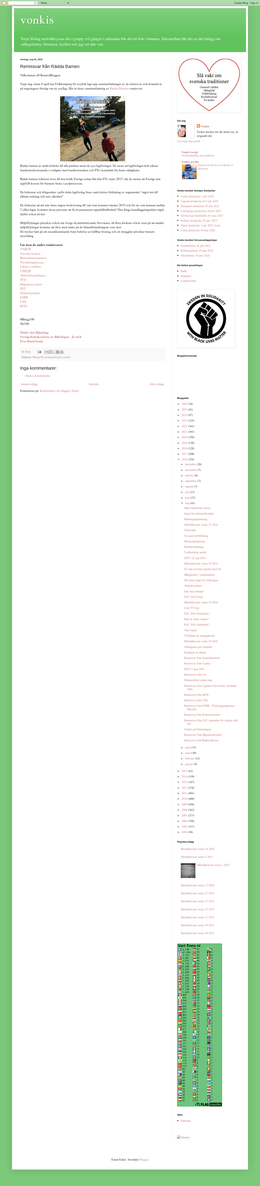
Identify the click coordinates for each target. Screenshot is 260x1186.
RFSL (24, 306)
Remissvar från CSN (196, 700)
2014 (185, 776)
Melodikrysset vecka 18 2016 (201, 641)
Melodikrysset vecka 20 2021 (197, 933)
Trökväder (190, 530)
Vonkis (205, 126)
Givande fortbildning (196, 536)
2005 (185, 826)
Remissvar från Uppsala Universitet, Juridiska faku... (210, 687)
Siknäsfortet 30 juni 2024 (195, 255)
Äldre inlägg (157, 384)
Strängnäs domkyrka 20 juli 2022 (200, 206)
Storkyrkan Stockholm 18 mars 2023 (202, 215)
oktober (190, 475)
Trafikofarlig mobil (195, 552)
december (191, 464)
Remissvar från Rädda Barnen (201, 740)
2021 (185, 432)
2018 (185, 448)
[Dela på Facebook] (58, 352)
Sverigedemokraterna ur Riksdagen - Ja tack (51, 336)
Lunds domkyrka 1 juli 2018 (197, 196)
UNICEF (25, 271)
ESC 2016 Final (193, 597)
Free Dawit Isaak (31, 341)
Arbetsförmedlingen (33, 275)
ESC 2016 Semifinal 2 (197, 613)
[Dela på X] (54, 352)
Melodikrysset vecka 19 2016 (201, 602)
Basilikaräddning (194, 547)
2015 (185, 771)
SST (23, 288)
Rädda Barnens (119, 88)
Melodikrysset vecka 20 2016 (201, 563)
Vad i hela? (190, 630)
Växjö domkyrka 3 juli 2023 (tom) (201, 225)
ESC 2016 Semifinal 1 (197, 624)
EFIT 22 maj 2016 (195, 558)
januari (189, 764)
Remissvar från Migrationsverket (203, 735)
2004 (185, 832)
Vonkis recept (189, 152)
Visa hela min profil (188, 141)
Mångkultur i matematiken (199, 575)
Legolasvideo (188, 281)
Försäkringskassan (32, 262)
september (191, 481)
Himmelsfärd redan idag (198, 680)
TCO (23, 280)
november (191, 470)
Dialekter (186, 276)
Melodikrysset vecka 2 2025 (213, 865)
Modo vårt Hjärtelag (34, 332)
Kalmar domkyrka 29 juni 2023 (199, 220)
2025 (185, 409)
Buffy (184, 271)
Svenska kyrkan (30, 253)
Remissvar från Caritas (197, 663)
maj (187, 503)
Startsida (94, 384)
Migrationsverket (31, 284)
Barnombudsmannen (33, 258)
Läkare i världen (30, 266)
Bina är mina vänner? (196, 619)
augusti (189, 486)
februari (190, 758)
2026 (185, 404)
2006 (185, 821)
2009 (185, 804)
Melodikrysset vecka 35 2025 (197, 909)
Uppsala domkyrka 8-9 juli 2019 (199, 201)
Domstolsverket (30, 293)
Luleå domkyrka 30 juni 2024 (198, 230)
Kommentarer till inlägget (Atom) (59, 391)
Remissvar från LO (195, 674)
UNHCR (25, 249)
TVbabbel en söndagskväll (199, 636)
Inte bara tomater (194, 591)
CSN (23, 302)
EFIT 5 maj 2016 (194, 669)
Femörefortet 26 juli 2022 (195, 246)
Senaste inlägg (29, 384)
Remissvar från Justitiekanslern (202, 658)
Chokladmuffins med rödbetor (197, 155)
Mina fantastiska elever (197, 508)
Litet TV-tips (191, 608)
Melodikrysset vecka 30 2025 (197, 925)
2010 (185, 798)
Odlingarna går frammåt (198, 647)
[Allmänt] (183, 1137)
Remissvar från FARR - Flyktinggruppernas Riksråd (209, 707)
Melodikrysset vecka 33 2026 (197, 885)
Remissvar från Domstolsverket (202, 714)
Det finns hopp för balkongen (201, 580)
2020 (185, 437)
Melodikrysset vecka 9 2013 (197, 857)
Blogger (143, 1159)
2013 (185, 782)
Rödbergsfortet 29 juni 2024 (197, 250)
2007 (185, 815)
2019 (185, 443)
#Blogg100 (37, 357)
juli (187, 492)
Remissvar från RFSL (196, 695)
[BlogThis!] (50, 352)
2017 (185, 454)
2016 (185, 459)
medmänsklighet (53, 357)
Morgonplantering (194, 541)
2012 (185, 788)
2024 (185, 415)
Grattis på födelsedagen (197, 729)
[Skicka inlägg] (39, 351)
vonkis (37, 20)
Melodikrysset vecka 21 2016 (201, 524)
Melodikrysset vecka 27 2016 (197, 893)
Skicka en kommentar (37, 376)
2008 (185, 810)
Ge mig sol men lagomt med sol (202, 569)
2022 (185, 426)
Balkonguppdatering (195, 519)
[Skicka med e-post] (46, 352)
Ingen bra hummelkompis (199, 513)
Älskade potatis (193, 586)
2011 (185, 793)
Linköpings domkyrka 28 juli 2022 (201, 211)
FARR (24, 297)
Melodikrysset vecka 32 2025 (197, 901)
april (188, 747)
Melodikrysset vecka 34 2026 (197, 849)
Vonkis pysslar (190, 161)
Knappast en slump (195, 652)
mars (188, 753)
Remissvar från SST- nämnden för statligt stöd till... (211, 722)
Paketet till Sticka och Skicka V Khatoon (215, 166)
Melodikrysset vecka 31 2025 (197, 917)
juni (187, 497)
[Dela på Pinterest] (62, 352)
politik (66, 357)
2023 (185, 420)
